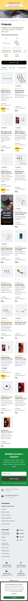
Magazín (3, 537)
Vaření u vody (4, 547)
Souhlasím (14, 597)
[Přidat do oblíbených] (3, 74)
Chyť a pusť (4, 20)
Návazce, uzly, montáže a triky (5, 543)
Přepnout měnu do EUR (14, 6)
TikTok (20, 540)
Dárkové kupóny (5, 553)
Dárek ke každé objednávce (8, 521)
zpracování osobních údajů (16, 590)
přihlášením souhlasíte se (14, 483)
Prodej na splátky (5, 524)
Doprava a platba (5, 512)
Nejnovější (12, 67)
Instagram (20, 533)
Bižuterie (24, 20)
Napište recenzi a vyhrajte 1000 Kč (5, 533)
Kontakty (3, 509)
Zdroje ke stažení (5, 556)
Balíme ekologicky (7, 518)
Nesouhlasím (14, 593)
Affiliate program (5, 550)
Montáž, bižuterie (14, 20)
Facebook (20, 536)
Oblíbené (3, 67)
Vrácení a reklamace (6, 515)
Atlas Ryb (3, 540)
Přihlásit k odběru (14, 478)
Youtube (20, 530)
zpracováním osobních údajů (19, 483)
